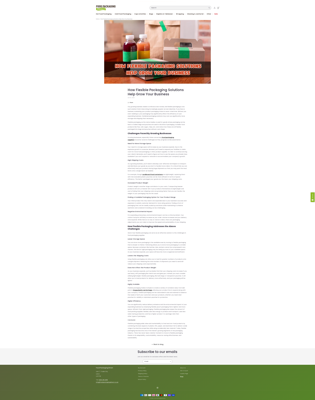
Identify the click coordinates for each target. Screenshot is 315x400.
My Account (141, 368)
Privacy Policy (142, 371)
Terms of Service (143, 376)
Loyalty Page (184, 373)
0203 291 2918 (103, 380)
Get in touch (184, 371)
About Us (183, 368)
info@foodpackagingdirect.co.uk (107, 382)
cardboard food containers (152, 174)
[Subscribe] (170, 361)
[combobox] (180, 8)
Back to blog (158, 344)
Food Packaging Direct (159, 398)
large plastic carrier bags (142, 290)
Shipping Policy (142, 373)
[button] (104, 14)
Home (97, 19)
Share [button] (131, 102)
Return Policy (142, 379)
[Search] (209, 8)
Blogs (181, 376)
